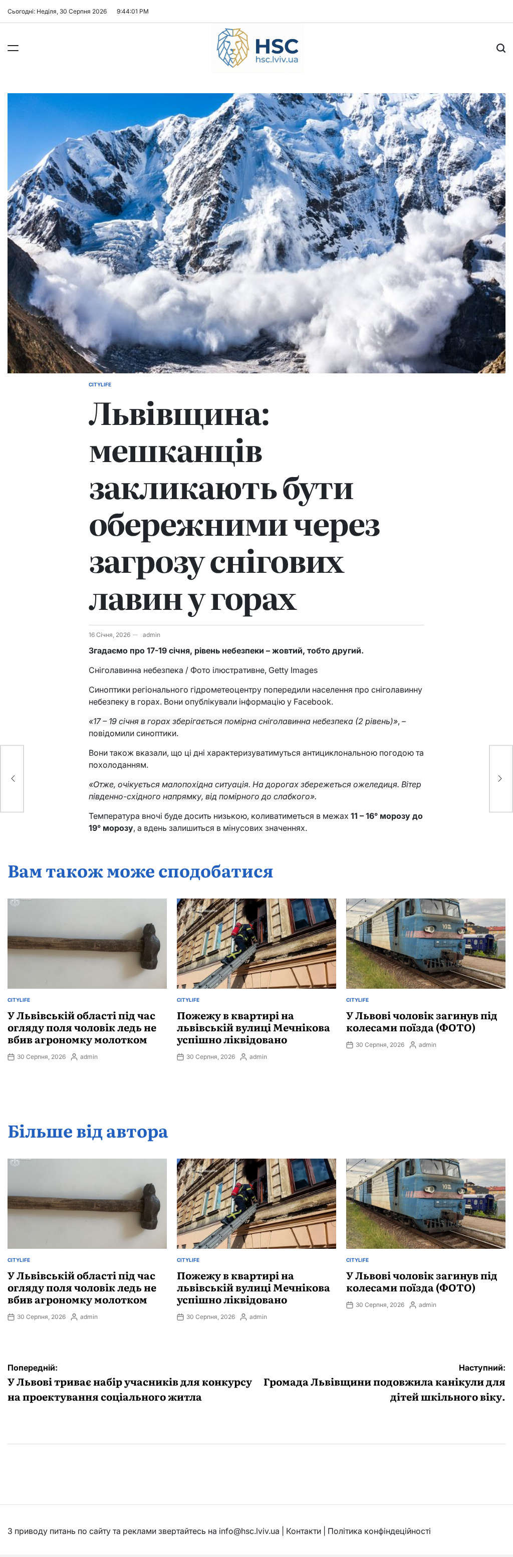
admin (151, 634)
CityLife (100, 384)
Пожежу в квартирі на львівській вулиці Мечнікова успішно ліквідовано (253, 1026)
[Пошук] (500, 48)
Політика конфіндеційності (379, 1531)
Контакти (303, 1531)
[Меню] (13, 48)
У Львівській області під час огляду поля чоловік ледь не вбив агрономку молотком (82, 1026)
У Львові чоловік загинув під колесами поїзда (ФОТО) (421, 1020)
